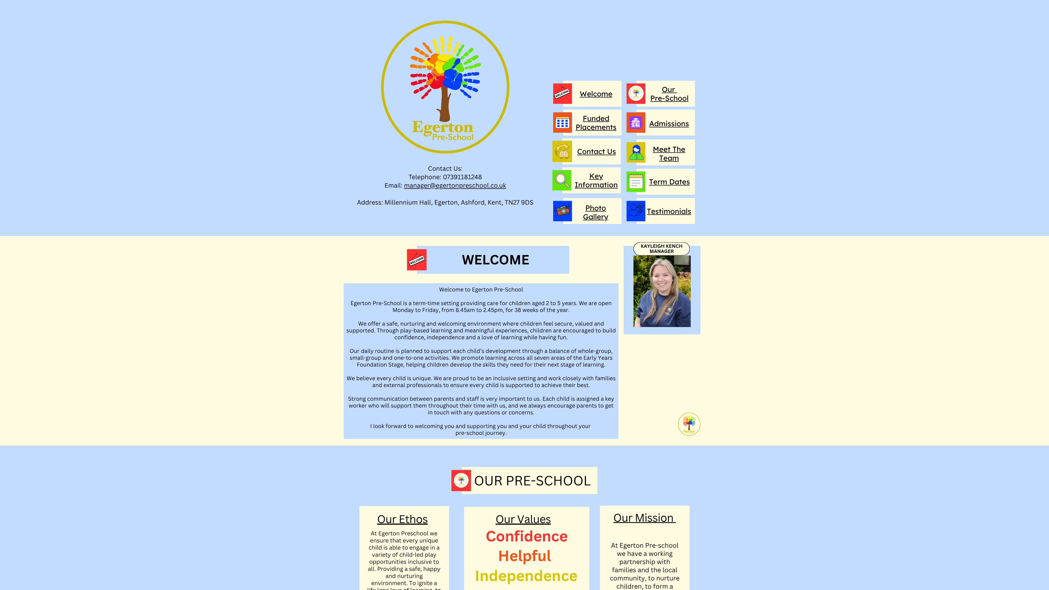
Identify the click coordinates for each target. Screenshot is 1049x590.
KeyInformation (596, 180)
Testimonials (669, 211)
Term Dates (669, 181)
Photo (595, 208)
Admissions (669, 123)
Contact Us (596, 151)
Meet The (669, 149)
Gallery (595, 216)
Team (669, 158)
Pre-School (669, 98)
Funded (596, 118)
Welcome (596, 93)
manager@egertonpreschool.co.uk (455, 185)
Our (668, 89)
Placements (596, 127)
